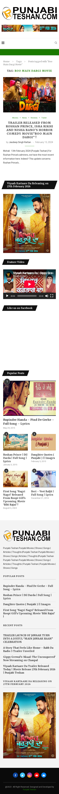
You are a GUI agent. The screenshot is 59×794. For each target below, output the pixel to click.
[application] (29, 284)
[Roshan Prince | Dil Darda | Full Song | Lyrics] (15, 442)
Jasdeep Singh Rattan (20, 142)
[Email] (43, 775)
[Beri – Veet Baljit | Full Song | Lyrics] (43, 479)
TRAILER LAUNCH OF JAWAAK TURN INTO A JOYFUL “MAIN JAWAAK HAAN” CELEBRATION (28, 638)
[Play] (7, 295)
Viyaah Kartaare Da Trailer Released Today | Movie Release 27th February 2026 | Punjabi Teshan (29, 669)
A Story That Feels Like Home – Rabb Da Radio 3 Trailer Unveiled (28, 649)
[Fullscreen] (51, 295)
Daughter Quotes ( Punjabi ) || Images (43, 456)
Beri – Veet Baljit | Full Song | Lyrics (42, 493)
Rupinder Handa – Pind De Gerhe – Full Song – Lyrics (28, 421)
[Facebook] (15, 775)
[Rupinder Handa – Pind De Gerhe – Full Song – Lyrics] (29, 398)
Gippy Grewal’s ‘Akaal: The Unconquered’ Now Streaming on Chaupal (29, 658)
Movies (15, 118)
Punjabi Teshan (29, 789)
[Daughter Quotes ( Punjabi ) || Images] (43, 442)
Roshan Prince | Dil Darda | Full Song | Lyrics (15, 458)
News (24, 118)
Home (6, 61)
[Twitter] (22, 775)
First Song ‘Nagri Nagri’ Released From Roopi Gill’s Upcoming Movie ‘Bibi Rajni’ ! (14, 498)
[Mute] (46, 295)
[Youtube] (36, 775)
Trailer (44, 118)
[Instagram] (29, 775)
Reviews (34, 118)
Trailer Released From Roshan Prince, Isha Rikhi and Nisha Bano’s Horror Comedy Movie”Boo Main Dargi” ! (29, 130)
